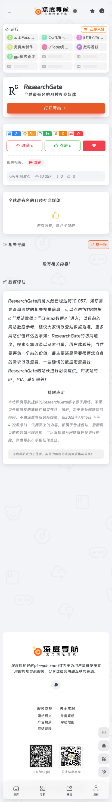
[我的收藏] (92, 11)
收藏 (27, 145)
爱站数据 (24, 318)
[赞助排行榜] (103, 732)
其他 (38, 162)
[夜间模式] (103, 772)
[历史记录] (102, 11)
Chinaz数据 (52, 318)
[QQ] (56, 685)
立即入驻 (97, 29)
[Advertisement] (56, 525)
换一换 (101, 244)
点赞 (65, 145)
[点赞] (56, 214)
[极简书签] (103, 758)
